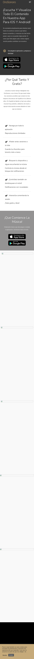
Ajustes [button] (5, 655)
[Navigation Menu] (30, 2)
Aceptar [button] (11, 655)
